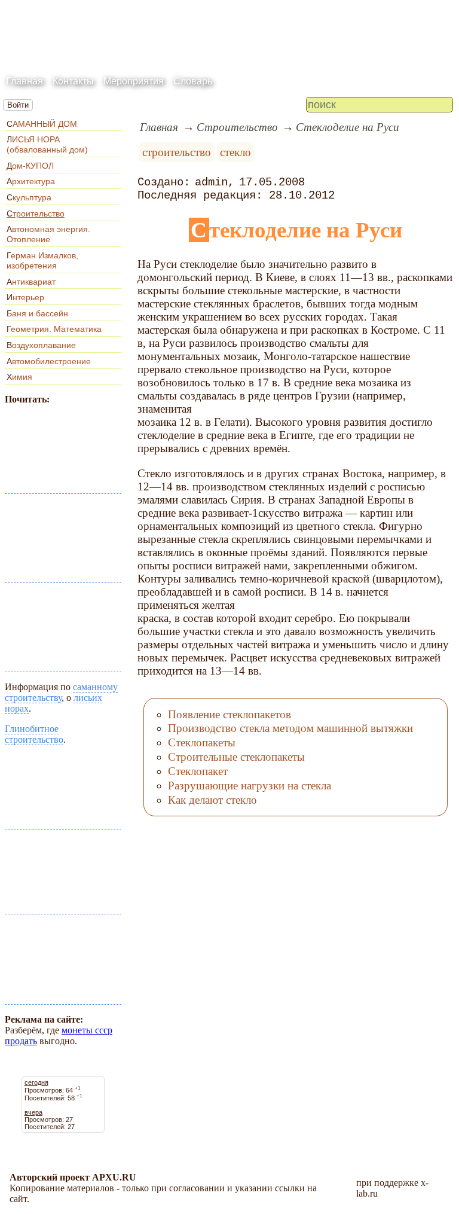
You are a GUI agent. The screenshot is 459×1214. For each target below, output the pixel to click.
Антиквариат (31, 281)
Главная (24, 81)
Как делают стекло (212, 800)
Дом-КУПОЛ (30, 165)
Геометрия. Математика (54, 329)
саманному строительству (61, 692)
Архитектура (31, 181)
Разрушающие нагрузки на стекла (249, 785)
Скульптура (29, 197)
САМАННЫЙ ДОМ (42, 124)
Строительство (36, 213)
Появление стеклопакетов (229, 714)
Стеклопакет (198, 771)
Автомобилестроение (49, 361)
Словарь (192, 81)
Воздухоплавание (41, 345)
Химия (19, 377)
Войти (18, 104)
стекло (235, 152)
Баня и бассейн (37, 313)
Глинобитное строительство (34, 734)
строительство (176, 152)
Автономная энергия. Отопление (48, 234)
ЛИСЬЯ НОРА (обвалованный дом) (47, 144)
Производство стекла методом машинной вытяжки (290, 728)
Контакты (73, 81)
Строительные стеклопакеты (236, 757)
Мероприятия (133, 81)
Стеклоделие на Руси (347, 127)
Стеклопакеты (201, 742)
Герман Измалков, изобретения (42, 260)
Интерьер (25, 297)
